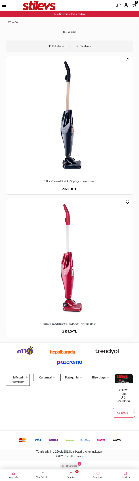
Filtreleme (58, 46)
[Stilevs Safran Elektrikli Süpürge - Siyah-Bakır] (69, 117)
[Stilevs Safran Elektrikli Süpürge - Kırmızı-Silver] (69, 259)
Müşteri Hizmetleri (18, 379)
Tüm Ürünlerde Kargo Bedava (70, 13)
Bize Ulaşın (99, 377)
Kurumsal (45, 377)
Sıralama (85, 46)
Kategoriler (72, 377)
